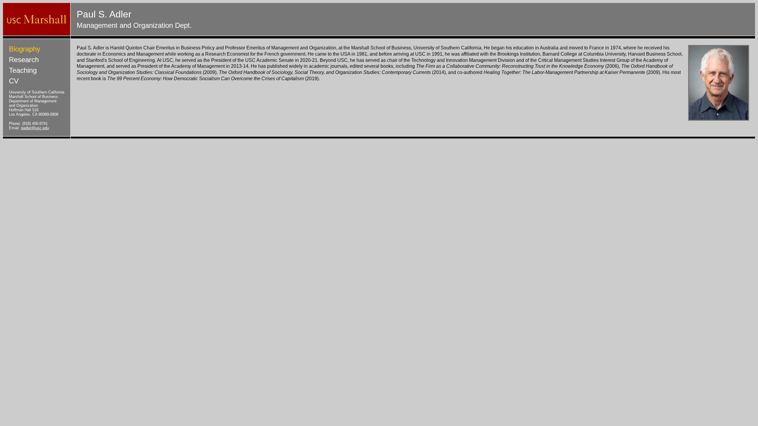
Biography (24, 49)
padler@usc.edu (35, 128)
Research (24, 60)
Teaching (23, 70)
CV (14, 81)
